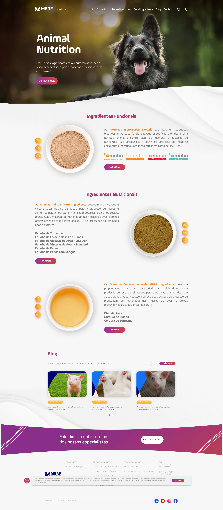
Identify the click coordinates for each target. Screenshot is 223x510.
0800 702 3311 (165, 464)
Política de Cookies (139, 478)
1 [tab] (109, 415)
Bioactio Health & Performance (105, 471)
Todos (51, 364)
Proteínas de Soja (131, 476)
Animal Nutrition (101, 462)
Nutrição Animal (65, 364)
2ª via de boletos (166, 474)
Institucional (103, 364)
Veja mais (167, 363)
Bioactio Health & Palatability (105, 476)
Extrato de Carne (131, 467)
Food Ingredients (85, 364)
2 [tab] (113, 415)
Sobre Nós (71, 462)
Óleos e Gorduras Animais (103, 485)
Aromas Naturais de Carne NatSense (139, 471)
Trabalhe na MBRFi (166, 472)
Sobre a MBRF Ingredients (77, 467)
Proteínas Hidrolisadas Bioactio (105, 467)
